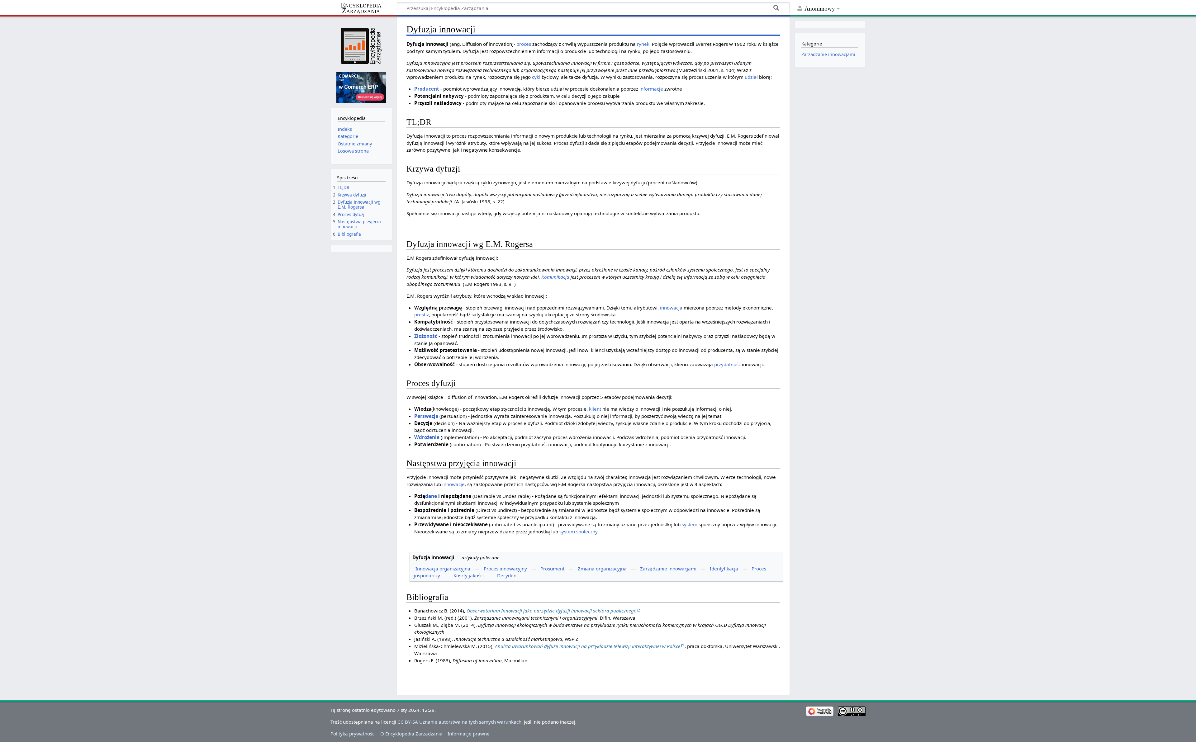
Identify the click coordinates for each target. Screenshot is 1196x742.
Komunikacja (555, 277)
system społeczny (578, 531)
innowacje (453, 484)
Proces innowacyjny (505, 568)
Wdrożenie (426, 437)
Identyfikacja (724, 568)
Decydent (507, 575)
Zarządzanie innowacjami (668, 568)
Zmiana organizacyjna (602, 568)
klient (595, 409)
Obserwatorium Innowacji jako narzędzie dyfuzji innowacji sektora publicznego (552, 610)
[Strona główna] (361, 46)
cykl (536, 77)
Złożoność (425, 336)
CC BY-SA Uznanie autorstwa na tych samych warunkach (459, 722)
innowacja (671, 308)
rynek (643, 44)
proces (523, 44)
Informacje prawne (469, 733)
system (689, 524)
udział (751, 77)
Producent (426, 89)
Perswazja (426, 416)
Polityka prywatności (353, 733)
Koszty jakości (468, 575)
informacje (651, 89)
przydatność (727, 364)
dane (431, 496)
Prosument (552, 568)
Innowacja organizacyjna (442, 568)
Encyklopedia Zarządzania (361, 8)
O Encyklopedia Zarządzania (411, 733)
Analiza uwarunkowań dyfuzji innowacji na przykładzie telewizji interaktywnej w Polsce (588, 646)
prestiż (421, 314)
